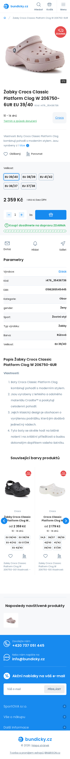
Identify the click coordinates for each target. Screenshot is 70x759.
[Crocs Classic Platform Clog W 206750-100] (52, 489)
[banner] (19, 6)
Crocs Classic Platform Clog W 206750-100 (52, 518)
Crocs (59, 118)
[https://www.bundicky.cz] (5, 18)
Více (22, 145)
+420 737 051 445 (28, 645)
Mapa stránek (40, 745)
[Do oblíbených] (10, 556)
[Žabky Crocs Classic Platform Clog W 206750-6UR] (11, 620)
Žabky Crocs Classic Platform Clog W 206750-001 (17, 518)
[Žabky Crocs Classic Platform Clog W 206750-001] (17, 489)
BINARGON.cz (52, 753)
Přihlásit (54, 689)
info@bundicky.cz (28, 659)
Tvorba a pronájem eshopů (27, 753)
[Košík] (49, 6)
